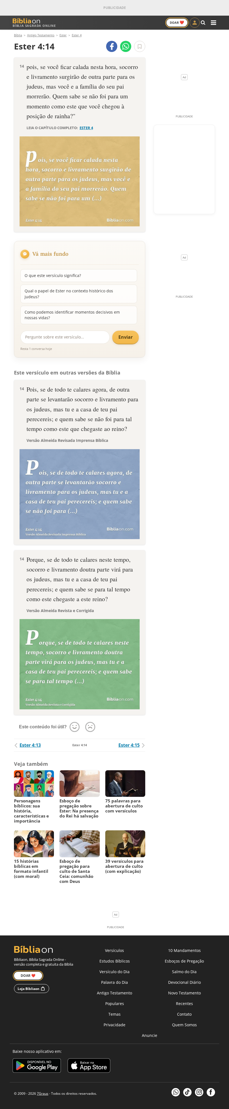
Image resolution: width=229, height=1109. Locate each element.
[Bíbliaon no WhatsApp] (175, 1092)
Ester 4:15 (129, 745)
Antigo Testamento (114, 993)
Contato (184, 1014)
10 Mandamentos (184, 950)
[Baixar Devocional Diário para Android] (37, 1066)
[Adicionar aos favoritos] (139, 46)
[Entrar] (195, 23)
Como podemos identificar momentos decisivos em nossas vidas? (72, 314)
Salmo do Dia (184, 971)
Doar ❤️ (28, 975)
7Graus (42, 1093)
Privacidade (114, 1024)
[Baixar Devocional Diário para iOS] (89, 1066)
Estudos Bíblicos (114, 961)
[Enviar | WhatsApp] (125, 46)
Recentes (184, 1003)
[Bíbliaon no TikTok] (187, 1092)
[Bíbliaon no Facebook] (211, 1092)
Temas (114, 1014)
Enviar (125, 337)
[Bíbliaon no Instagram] (199, 1092)
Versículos (114, 950)
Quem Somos (184, 1024)
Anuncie (149, 1035)
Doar (177, 22)
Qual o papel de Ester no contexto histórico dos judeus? (69, 293)
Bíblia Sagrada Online (34, 25)
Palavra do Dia (114, 982)
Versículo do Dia (114, 971)
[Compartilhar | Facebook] (111, 46)
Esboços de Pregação (184, 961)
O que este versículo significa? (53, 275)
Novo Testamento (184, 993)
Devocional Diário (184, 982)
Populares (114, 1003)
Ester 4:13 (30, 745)
